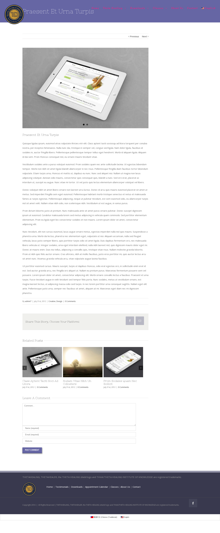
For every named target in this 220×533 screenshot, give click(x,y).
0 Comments (70, 301)
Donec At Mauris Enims (84, 380)
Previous (134, 36)
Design (59, 301)
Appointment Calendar (96, 486)
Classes (115, 486)
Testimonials (62, 486)
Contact (137, 486)
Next (144, 36)
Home (49, 486)
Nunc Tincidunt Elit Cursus (46, 380)
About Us (125, 486)
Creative (52, 301)
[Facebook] (130, 320)
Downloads (77, 486)
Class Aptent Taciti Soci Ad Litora (127, 382)
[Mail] (140, 320)
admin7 (28, 301)
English (210, 8)
